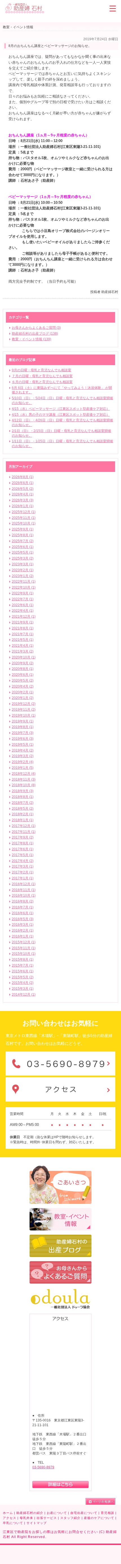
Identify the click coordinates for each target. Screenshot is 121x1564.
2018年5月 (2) (22, 809)
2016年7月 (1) (22, 907)
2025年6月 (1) (22, 547)
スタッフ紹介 (70, 1518)
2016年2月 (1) (22, 930)
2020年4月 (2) (22, 686)
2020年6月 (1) (22, 675)
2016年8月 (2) (22, 901)
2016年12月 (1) (23, 884)
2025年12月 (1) (23, 512)
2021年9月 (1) (22, 622)
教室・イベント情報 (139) (31, 339)
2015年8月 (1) (22, 959)
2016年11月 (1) (23, 890)
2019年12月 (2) (23, 704)
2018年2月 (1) (22, 814)
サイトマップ (36, 1523)
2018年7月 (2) (22, 803)
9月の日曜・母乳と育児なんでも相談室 (41, 370)
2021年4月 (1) (22, 646)
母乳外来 (26, 1518)
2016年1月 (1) (22, 936)
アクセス (9, 1518)
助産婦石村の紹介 (29, 1513)
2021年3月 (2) (22, 651)
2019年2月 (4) (22, 762)
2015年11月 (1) (23, 948)
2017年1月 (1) (22, 878)
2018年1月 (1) (22, 820)
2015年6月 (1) (22, 971)
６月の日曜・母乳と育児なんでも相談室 (42, 382)
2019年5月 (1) (22, 744)
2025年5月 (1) (22, 552)
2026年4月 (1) (22, 494)
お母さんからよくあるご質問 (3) (36, 328)
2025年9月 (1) (22, 529)
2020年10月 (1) (23, 657)
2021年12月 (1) (23, 616)
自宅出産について (83, 1513)
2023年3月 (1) (22, 564)
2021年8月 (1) (22, 628)
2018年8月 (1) (22, 797)
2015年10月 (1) (23, 954)
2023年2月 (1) (22, 570)
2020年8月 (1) (22, 669)
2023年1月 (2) (22, 576)
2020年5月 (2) (22, 680)
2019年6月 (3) (22, 739)
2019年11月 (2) (23, 710)
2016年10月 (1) (23, 895)
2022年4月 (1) (22, 611)
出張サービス (47, 1518)
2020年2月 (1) (22, 692)
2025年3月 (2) (22, 558)
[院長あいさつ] (60, 1168)
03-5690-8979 (43, 1467)
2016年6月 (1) (22, 913)
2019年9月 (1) (22, 721)
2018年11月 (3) (23, 779)
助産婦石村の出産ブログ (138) (35, 334)
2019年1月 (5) (22, 768)
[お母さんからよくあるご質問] (60, 1264)
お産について (57, 1513)
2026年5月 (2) (22, 489)
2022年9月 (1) (22, 593)
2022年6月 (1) (22, 605)
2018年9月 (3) (22, 791)
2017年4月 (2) (22, 861)
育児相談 (107, 1513)
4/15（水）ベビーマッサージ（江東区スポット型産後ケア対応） (61, 409)
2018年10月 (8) (23, 785)
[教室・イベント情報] (60, 1211)
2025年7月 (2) (22, 541)
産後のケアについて (99, 1518)
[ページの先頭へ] (100, 1501)
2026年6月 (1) (22, 483)
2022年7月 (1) (22, 599)
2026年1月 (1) (22, 506)
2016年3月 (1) (22, 925)
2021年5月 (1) (22, 640)
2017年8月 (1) (22, 843)
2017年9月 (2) (22, 837)
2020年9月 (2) (22, 663)
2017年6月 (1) (22, 849)
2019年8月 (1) (22, 727)
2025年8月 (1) (22, 535)
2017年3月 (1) (22, 866)
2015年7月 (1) (22, 965)
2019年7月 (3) (22, 733)
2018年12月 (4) (23, 774)
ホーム (8, 1513)
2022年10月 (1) (23, 587)
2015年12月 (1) (23, 942)
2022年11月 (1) (23, 581)
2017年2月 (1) (22, 872)
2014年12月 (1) (23, 994)
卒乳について (13, 1523)
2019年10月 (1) (23, 715)
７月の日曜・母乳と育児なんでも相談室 (42, 376)
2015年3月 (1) (22, 989)
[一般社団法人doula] (60, 1290)
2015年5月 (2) (22, 977)
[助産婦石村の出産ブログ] (60, 1237)
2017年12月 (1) (23, 826)
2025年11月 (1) (23, 518)
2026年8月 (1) (22, 477)
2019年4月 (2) (22, 750)
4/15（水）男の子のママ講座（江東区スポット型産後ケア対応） (61, 415)
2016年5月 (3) (22, 919)
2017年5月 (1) (22, 855)
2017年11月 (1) (23, 832)
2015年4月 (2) (22, 983)
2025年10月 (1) (23, 523)
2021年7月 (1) (22, 634)
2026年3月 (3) (22, 500)
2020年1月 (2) (22, 698)
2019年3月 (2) (22, 756)
